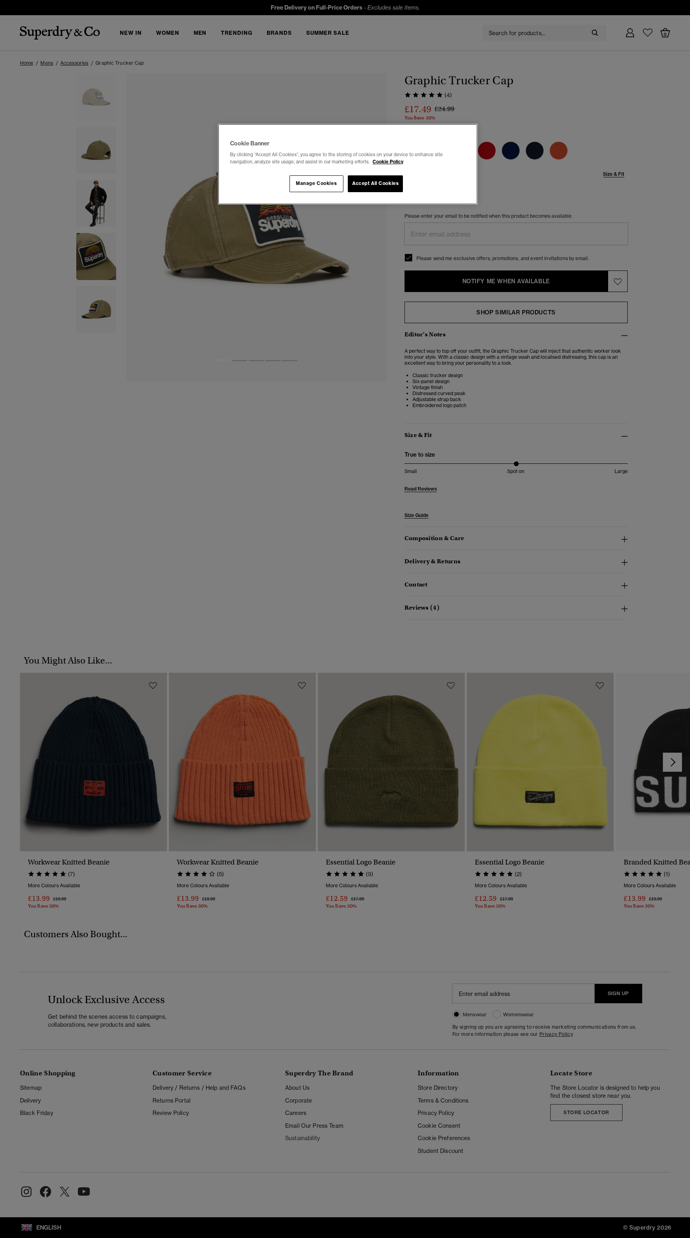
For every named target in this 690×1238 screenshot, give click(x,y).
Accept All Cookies (375, 183)
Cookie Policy (388, 162)
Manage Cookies (316, 183)
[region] (348, 164)
